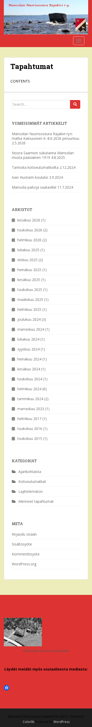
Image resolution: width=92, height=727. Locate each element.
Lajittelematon (30, 491)
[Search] (75, 104)
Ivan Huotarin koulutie (30, 177)
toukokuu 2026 (29, 230)
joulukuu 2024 (29, 319)
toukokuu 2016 (29, 428)
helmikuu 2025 (29, 309)
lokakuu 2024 (28, 339)
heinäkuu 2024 (29, 359)
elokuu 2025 (27, 259)
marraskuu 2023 (30, 408)
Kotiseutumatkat (32, 481)
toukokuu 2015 (29, 438)
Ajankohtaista (29, 471)
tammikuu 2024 (30, 398)
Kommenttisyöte (26, 554)
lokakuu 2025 (28, 249)
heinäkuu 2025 (29, 269)
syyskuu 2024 (28, 349)
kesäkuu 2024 (28, 369)
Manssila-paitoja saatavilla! (34, 187)
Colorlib (28, 722)
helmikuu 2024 (29, 388)
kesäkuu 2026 (28, 220)
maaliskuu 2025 (30, 299)
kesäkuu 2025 (28, 279)
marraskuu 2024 (30, 329)
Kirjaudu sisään (24, 534)
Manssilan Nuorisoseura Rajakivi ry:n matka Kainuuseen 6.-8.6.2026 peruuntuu (45, 136)
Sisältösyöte (22, 544)
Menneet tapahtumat (36, 501)
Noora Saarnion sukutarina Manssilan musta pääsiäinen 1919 (43, 155)
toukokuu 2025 (29, 289)
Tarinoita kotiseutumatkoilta (35, 167)
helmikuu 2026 (29, 239)
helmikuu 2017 (29, 418)
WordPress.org (24, 564)
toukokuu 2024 (29, 378)
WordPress (61, 722)
